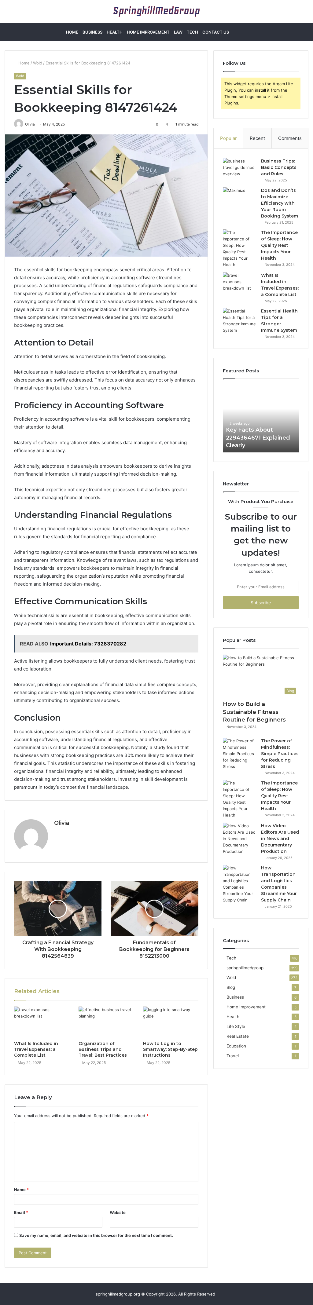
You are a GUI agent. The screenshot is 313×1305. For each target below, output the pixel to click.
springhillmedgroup (244, 967)
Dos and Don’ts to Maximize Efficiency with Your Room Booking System (279, 203)
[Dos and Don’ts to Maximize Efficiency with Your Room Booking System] (239, 198)
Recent (257, 138)
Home (72, 32)
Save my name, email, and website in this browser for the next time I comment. (96, 1235)
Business (92, 32)
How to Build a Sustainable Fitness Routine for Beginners (254, 712)
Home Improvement (148, 32)
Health (115, 32)
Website (118, 1212)
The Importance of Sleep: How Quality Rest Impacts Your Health (279, 245)
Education (236, 1046)
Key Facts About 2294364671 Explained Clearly (258, 437)
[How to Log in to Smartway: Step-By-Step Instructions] (170, 1022)
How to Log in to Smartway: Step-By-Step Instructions (170, 1049)
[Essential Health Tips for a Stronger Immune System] (239, 321)
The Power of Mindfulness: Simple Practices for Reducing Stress (280, 753)
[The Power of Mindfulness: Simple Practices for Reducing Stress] (239, 754)
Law (178, 32)
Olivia (61, 823)
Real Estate (237, 1036)
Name (21, 1189)
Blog (230, 987)
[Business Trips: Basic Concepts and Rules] (239, 169)
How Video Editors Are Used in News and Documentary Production (280, 838)
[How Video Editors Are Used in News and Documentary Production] (239, 839)
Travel (232, 1055)
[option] (261, 418)
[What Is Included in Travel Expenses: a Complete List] (41, 1022)
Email (21, 1212)
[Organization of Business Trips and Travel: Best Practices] (106, 1022)
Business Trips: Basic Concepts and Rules (278, 167)
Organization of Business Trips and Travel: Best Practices (103, 1049)
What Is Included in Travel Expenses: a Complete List (36, 1049)
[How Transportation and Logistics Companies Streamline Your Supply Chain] (239, 884)
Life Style (235, 1026)
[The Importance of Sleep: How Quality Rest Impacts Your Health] (239, 248)
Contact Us (215, 32)
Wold (37, 62)
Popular (228, 138)
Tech (192, 32)
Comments (290, 138)
